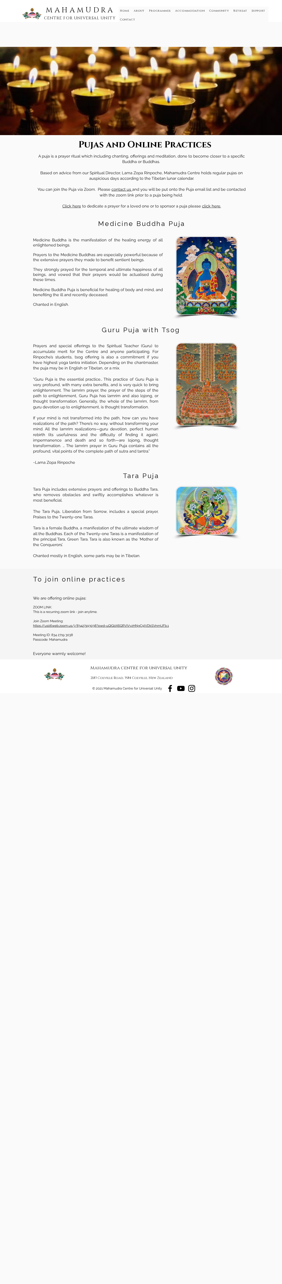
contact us (121, 189)
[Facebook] (170, 688)
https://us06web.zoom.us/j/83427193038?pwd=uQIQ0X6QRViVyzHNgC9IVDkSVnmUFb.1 (101, 626)
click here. (211, 206)
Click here (71, 206)
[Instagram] (191, 688)
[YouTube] (181, 688)
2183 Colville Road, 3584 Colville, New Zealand (132, 678)
